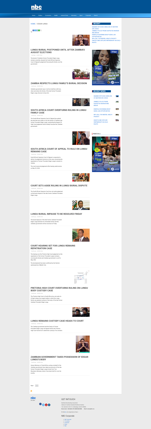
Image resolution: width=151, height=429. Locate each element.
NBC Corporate (67, 419)
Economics (48, 15)
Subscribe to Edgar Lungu (31, 391)
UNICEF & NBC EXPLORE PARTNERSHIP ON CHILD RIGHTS (101, 122)
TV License (66, 421)
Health (56, 15)
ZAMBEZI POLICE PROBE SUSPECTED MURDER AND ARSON (101, 103)
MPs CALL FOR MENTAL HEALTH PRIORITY (104, 38)
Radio (65, 424)
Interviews (73, 15)
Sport (81, 15)
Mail (65, 425)
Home (33, 15)
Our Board (66, 422)
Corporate (88, 15)
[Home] (36, 7)
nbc (33, 398)
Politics (40, 15)
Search (96, 15)
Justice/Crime (64, 15)
